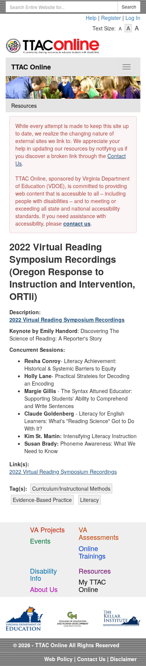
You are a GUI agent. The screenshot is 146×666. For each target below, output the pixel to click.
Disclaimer (123, 659)
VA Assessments (99, 533)
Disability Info (43, 574)
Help (91, 17)
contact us (77, 223)
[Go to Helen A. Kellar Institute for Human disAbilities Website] (121, 617)
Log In (132, 17)
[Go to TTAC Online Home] (53, 44)
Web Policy (58, 659)
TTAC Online (31, 67)
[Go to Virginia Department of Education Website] (24, 617)
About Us (44, 589)
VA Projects (47, 529)
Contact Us (91, 659)
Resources (95, 571)
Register (111, 17)
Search (129, 6)
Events (40, 540)
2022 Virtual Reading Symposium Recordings (67, 319)
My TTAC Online (92, 585)
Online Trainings (92, 552)
